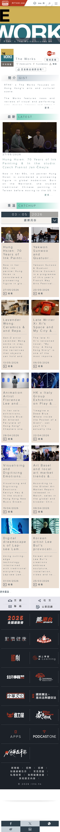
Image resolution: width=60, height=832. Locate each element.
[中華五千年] (15, 753)
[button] (30, 137)
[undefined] (35, 3)
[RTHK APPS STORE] (15, 734)
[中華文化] (15, 696)
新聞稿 (16, 768)
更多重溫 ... (5, 592)
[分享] (39, 600)
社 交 (47, 600)
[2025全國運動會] (15, 620)
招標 (41, 768)
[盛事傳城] (44, 715)
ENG (39, 3)
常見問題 (39, 771)
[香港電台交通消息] (10, 600)
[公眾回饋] (37, 607)
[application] (30, 137)
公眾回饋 (47, 607)
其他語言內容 (28, 778)
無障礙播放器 (37, 775)
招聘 (29, 768)
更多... (49, 108)
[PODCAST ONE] (44, 734)
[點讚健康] (15, 639)
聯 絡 (18, 606)
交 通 (18, 600)
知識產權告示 (19, 771)
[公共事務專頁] (15, 677)
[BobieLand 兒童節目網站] (44, 639)
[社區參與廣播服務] (44, 677)
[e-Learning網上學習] (44, 658)
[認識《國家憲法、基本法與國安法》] (44, 696)
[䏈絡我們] (10, 606)
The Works (26, 59)
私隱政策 (16, 775)
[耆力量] (15, 715)
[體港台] (44, 620)
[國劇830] (15, 658)
